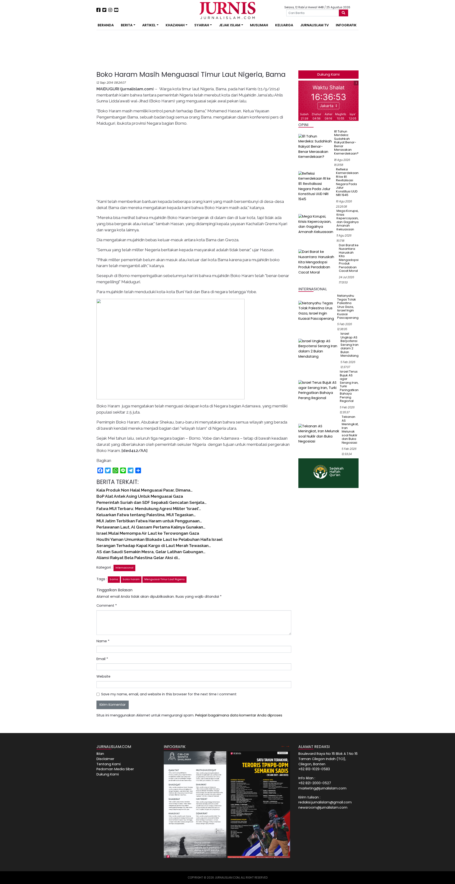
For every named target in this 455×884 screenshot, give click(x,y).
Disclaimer (105, 758)
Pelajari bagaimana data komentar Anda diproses (238, 715)
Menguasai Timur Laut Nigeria (164, 579)
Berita (126, 25)
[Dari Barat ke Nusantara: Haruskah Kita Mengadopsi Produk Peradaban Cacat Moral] (317, 262)
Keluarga (284, 25)
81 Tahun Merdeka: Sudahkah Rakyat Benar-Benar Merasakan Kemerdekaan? (346, 142)
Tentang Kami (108, 764)
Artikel (149, 25)
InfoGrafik (346, 25)
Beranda (106, 25)
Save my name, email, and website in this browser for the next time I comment (169, 694)
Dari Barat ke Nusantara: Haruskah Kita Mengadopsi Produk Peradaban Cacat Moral (349, 258)
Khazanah (175, 25)
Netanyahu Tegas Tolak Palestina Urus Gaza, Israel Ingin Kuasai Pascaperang (348, 306)
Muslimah (259, 25)
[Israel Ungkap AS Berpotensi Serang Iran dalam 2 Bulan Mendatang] (318, 348)
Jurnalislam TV (314, 25)
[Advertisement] (82, 87)
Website (103, 676)
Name (102, 641)
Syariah (201, 25)
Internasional (124, 568)
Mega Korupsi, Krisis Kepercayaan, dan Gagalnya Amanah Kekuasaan (348, 220)
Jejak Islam (229, 25)
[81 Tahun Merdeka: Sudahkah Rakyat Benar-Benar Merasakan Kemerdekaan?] (315, 146)
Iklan (100, 753)
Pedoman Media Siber (115, 769)
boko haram (131, 579)
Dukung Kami (328, 74)
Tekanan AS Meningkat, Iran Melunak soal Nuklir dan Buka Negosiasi (350, 430)
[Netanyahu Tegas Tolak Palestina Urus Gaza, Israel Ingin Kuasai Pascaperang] (316, 310)
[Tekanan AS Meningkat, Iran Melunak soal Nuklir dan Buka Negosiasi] (319, 433)
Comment (106, 605)
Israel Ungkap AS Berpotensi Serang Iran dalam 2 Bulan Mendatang (350, 344)
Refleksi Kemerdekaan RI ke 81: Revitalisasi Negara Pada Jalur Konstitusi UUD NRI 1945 (347, 182)
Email (102, 658)
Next (287, 745)
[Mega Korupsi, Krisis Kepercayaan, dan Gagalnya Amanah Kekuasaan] (316, 224)
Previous (283, 745)
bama (114, 579)
